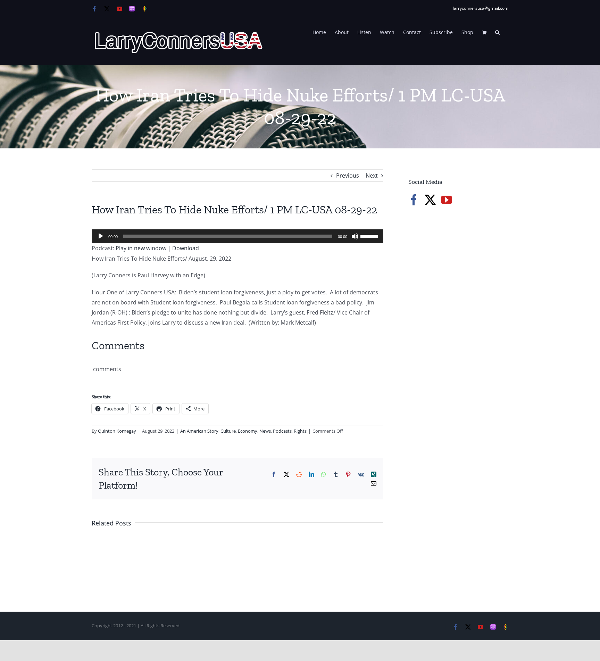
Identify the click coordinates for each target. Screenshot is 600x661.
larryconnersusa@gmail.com (480, 8)
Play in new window (141, 248)
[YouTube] (446, 199)
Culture (228, 431)
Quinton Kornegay (117, 431)
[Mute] (354, 236)
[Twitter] (430, 199)
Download (185, 248)
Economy (247, 431)
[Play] (100, 236)
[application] (237, 236)
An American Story (199, 431)
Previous (347, 175)
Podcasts (282, 431)
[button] (497, 31)
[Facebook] (413, 199)
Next (372, 175)
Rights (300, 431)
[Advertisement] (460, 330)
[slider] (370, 235)
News (265, 431)
